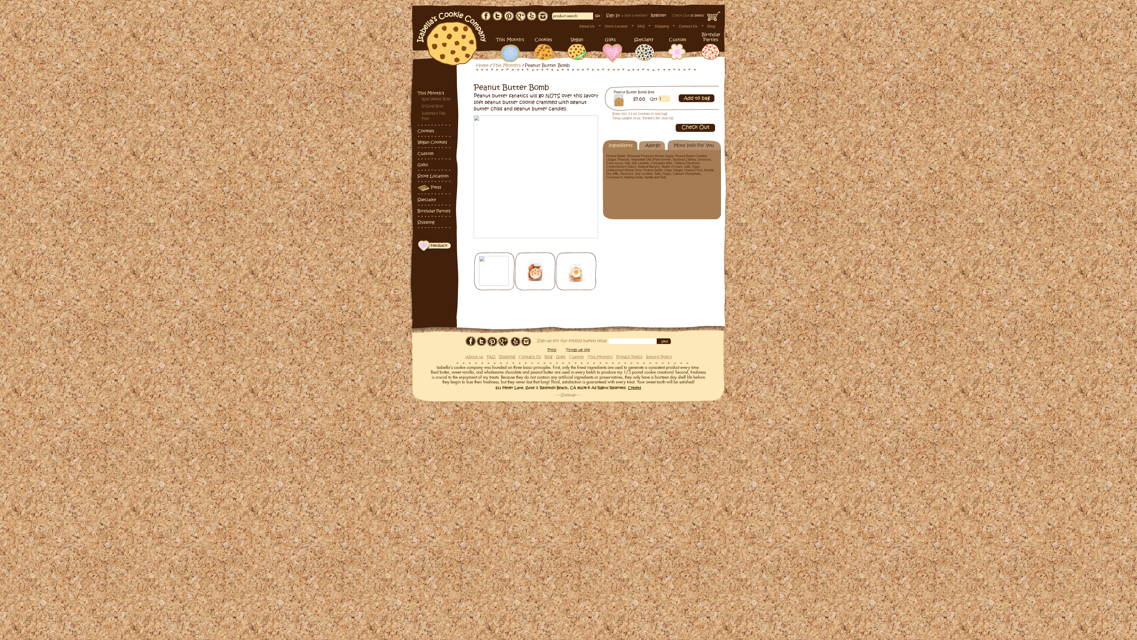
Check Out (695, 127)
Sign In (613, 15)
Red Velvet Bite (436, 99)
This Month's (430, 93)
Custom (425, 153)
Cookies (425, 131)
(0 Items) (688, 15)
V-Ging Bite (432, 106)
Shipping (661, 26)
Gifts (422, 165)
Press (436, 187)
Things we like (578, 350)
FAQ (641, 26)
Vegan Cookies (432, 142)
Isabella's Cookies (452, 35)
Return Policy (659, 357)
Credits (634, 387)
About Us (587, 26)
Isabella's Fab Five (434, 116)
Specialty (426, 200)
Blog (711, 26)
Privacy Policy (629, 357)
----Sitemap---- (568, 395)
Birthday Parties (433, 211)
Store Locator (616, 26)
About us (474, 357)
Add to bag (696, 98)
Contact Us (688, 26)
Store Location (433, 176)
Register (659, 15)
